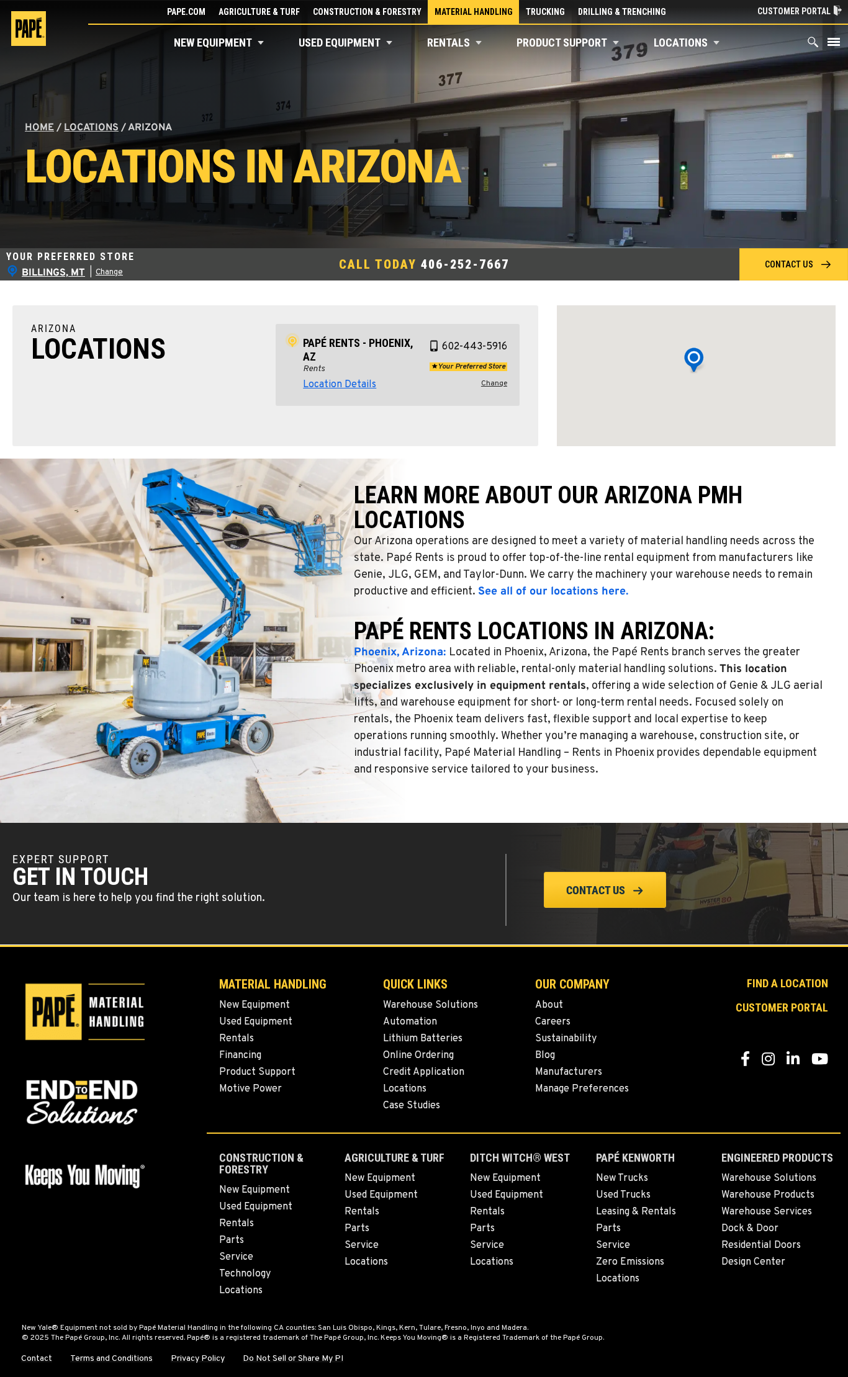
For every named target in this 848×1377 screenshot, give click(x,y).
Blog (545, 1055)
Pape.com (186, 12)
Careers (553, 1022)
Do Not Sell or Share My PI (293, 1359)
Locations (681, 42)
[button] (261, 43)
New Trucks (622, 1178)
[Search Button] (813, 45)
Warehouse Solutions (430, 1005)
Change (109, 272)
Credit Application (423, 1072)
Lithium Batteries (422, 1039)
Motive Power (250, 1089)
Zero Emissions (630, 1262)
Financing (240, 1055)
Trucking (545, 12)
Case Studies (411, 1106)
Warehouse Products (767, 1195)
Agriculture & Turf (259, 12)
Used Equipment (340, 42)
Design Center (753, 1262)
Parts (231, 1240)
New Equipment (213, 42)
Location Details (339, 385)
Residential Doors (761, 1245)
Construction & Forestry (367, 12)
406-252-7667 (465, 264)
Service (236, 1257)
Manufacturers (568, 1072)
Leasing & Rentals (636, 1212)
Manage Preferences (582, 1089)
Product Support (561, 42)
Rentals (448, 42)
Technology (245, 1274)
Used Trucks (623, 1195)
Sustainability (566, 1039)
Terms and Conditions (111, 1359)
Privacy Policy (198, 1359)
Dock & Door (749, 1228)
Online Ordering (418, 1055)
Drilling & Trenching (622, 12)
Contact (36, 1359)
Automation (410, 1022)
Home (39, 128)
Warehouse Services (766, 1212)
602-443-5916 (474, 347)
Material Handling (474, 12)
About (549, 1005)
